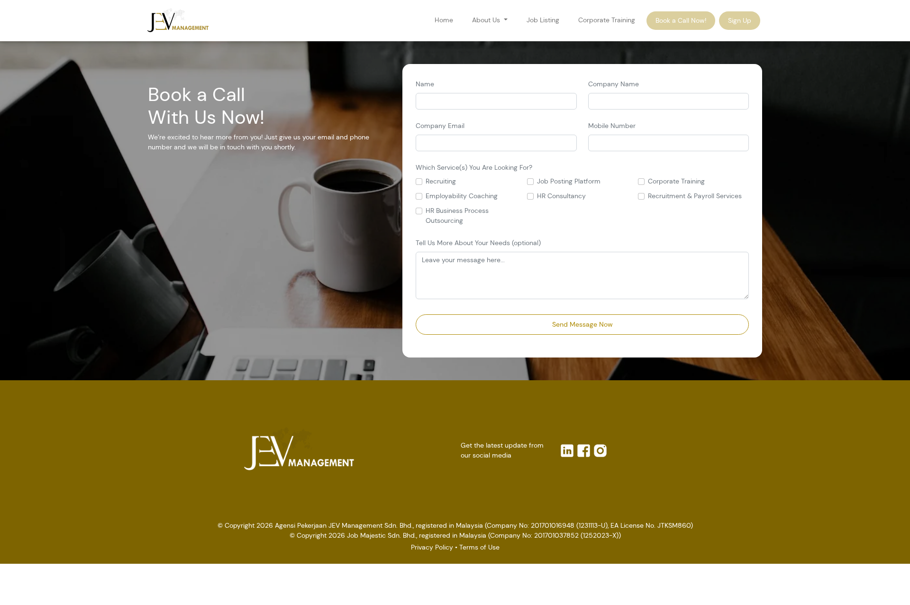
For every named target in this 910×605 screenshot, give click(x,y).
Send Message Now (582, 324)
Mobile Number (612, 125)
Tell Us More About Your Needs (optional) (478, 242)
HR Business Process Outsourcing (457, 215)
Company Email (440, 125)
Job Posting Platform (569, 181)
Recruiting (441, 181)
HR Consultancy (561, 196)
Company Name (613, 84)
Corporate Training (606, 20)
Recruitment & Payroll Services (695, 196)
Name (425, 84)
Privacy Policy (432, 547)
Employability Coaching (462, 196)
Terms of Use (479, 547)
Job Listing (543, 20)
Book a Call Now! (680, 20)
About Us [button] (487, 20)
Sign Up (739, 20)
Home (444, 20)
